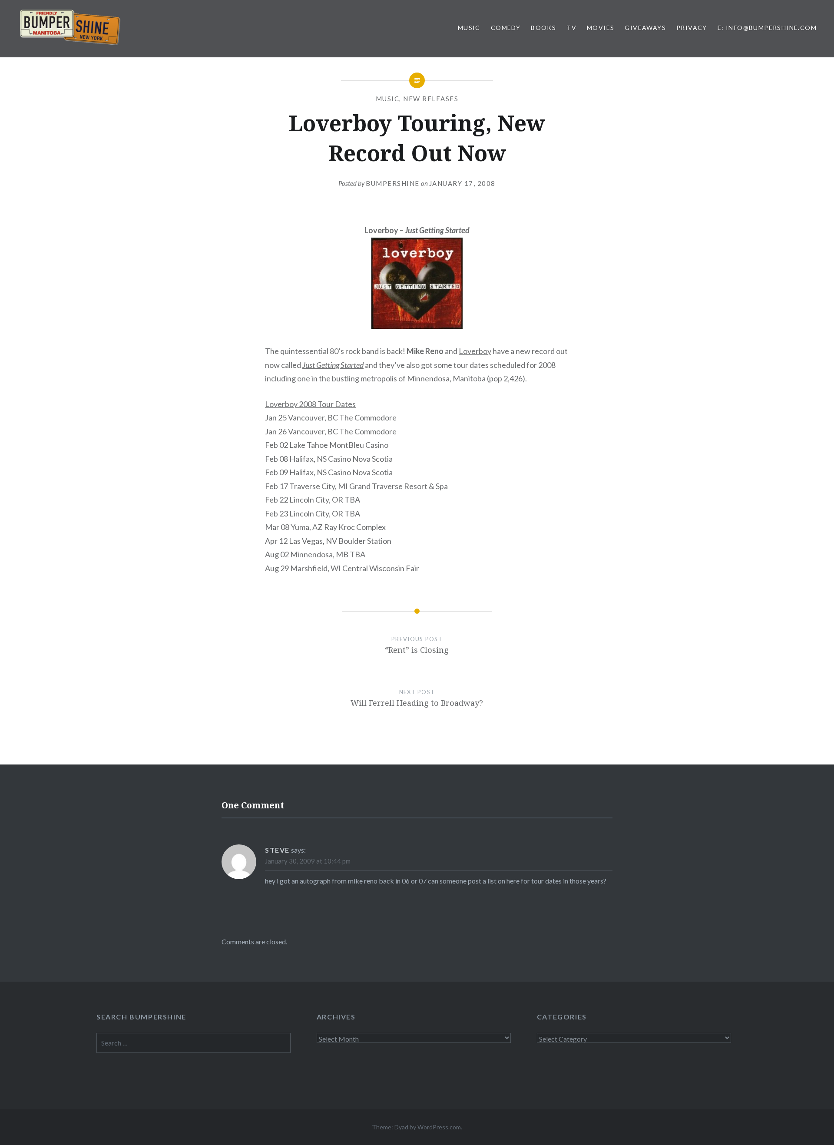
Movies (600, 27)
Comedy (505, 27)
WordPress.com (439, 1127)
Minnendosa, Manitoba (446, 378)
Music (469, 27)
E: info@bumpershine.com (767, 27)
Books (543, 27)
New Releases (430, 99)
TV (571, 27)
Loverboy (475, 351)
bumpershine (393, 183)
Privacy (691, 27)
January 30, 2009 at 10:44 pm (308, 861)
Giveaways (645, 27)
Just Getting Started (333, 365)
